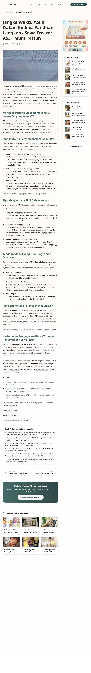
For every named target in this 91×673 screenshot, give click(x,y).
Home (6, 12)
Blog (52, 4)
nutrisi (40, 89)
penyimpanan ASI (37, 144)
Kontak (59, 4)
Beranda (29, 4)
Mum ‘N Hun (14, 369)
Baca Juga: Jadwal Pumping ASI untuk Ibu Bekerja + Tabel (24, 194)
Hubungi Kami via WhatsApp (30, 497)
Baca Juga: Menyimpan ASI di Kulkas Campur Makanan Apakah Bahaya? (30, 330)
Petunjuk (37, 4)
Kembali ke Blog (76, 147)
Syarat (45, 4)
